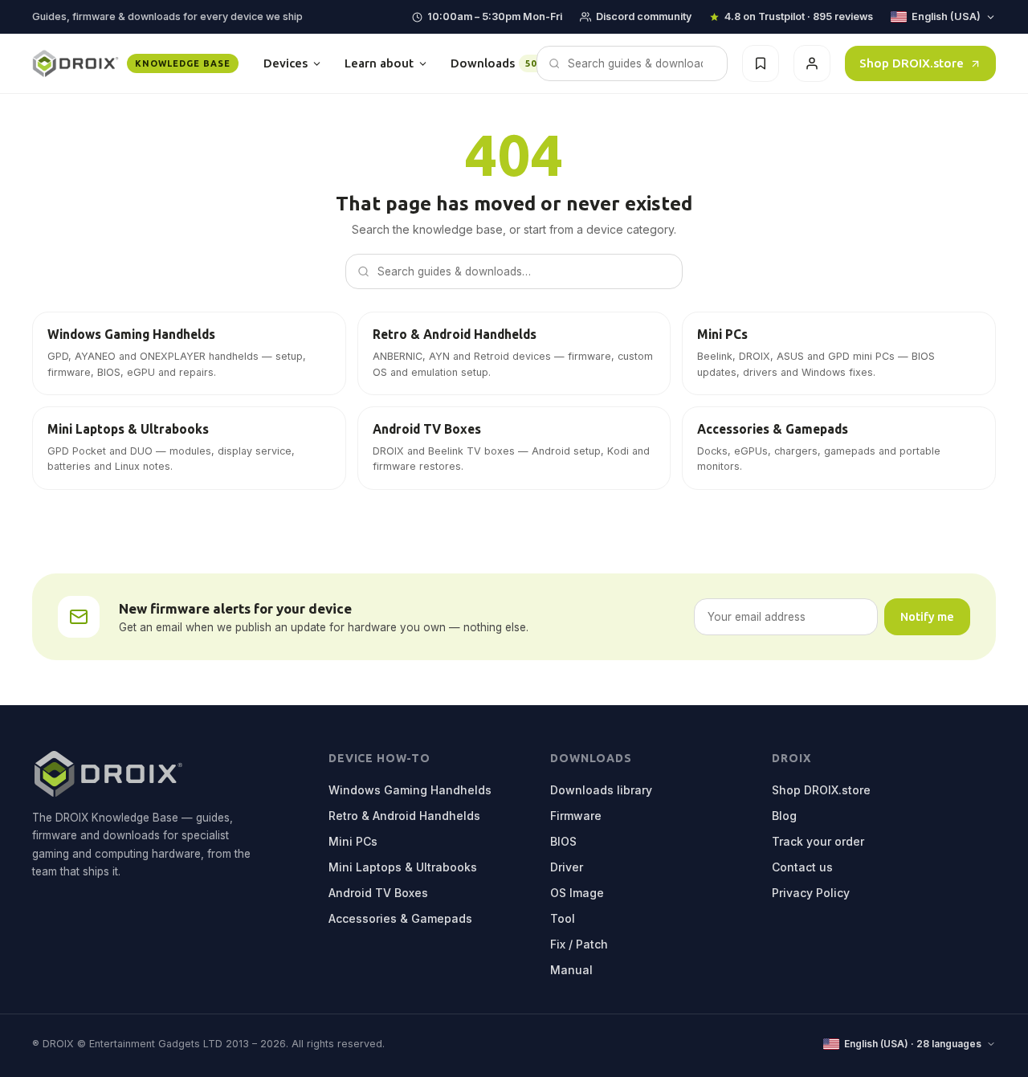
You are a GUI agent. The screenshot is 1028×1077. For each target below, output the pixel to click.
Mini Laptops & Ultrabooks (402, 867)
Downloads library (601, 790)
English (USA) (946, 16)
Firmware (576, 815)
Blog (784, 815)
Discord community (643, 16)
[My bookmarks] (760, 63)
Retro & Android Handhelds (404, 815)
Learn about (379, 63)
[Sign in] (811, 63)
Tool (562, 918)
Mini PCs (352, 841)
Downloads (496, 63)
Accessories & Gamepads (400, 918)
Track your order (818, 841)
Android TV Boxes (378, 893)
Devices (285, 63)
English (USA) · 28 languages (912, 1044)
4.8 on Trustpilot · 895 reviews (798, 16)
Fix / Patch (579, 944)
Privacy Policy (811, 893)
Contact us (802, 867)
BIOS (563, 841)
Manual (571, 970)
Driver (566, 867)
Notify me (927, 616)
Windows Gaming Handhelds (410, 790)
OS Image (577, 893)
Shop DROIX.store (911, 63)
